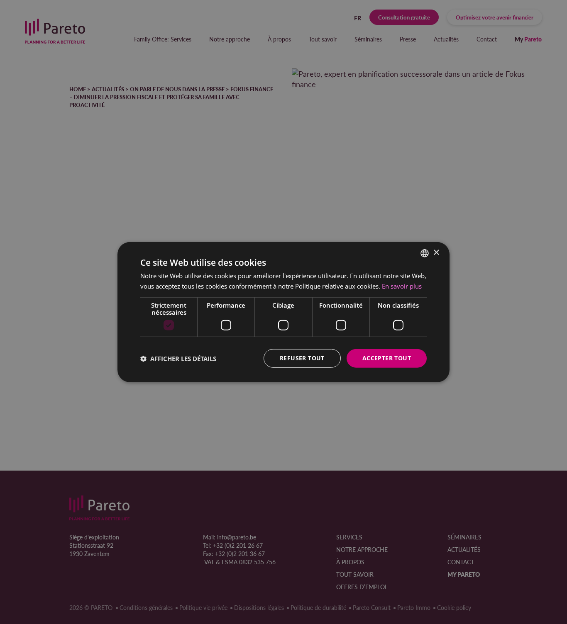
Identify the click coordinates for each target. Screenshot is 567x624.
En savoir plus (402, 286)
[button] (178, 358)
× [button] (436, 253)
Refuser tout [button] (302, 358)
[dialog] (283, 312)
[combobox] (424, 253)
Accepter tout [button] (386, 358)
